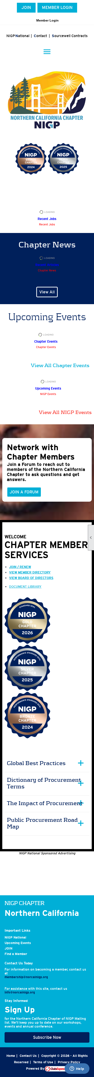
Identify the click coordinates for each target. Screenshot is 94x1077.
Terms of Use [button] (43, 1062)
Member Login (57, 7)
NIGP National (15, 937)
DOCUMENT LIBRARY (25, 586)
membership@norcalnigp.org (26, 977)
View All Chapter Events (60, 365)
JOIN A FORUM (24, 492)
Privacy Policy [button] (69, 1062)
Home (10, 1056)
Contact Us (28, 1056)
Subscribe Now (47, 1037)
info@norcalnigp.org (20, 992)
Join (26, 7)
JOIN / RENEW (20, 567)
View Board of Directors (31, 578)
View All (47, 292)
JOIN (8, 948)
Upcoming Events (18, 943)
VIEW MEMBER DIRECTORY (30, 572)
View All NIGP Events (65, 412)
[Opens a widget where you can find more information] (76, 1069)
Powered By (35, 1068)
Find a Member (16, 954)
